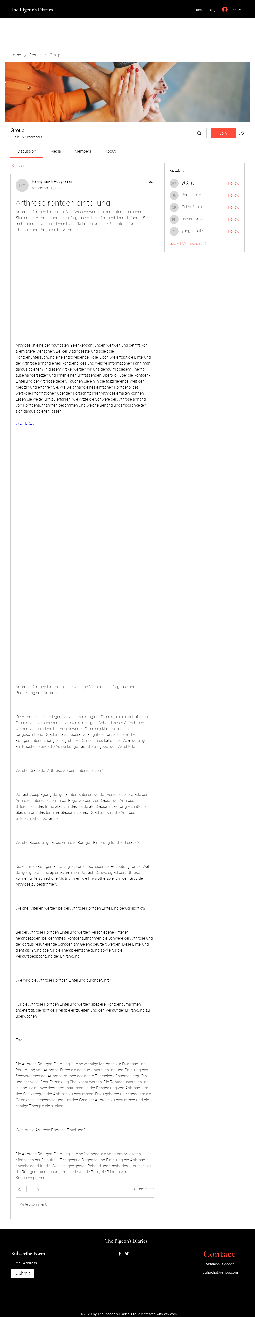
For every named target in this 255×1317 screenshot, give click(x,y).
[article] (84, 696)
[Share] (151, 182)
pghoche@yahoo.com (220, 1272)
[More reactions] (36, 1189)
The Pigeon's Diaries (31, 9)
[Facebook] (119, 1253)
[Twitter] (127, 1253)
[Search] (199, 133)
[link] (26, 151)
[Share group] (242, 133)
